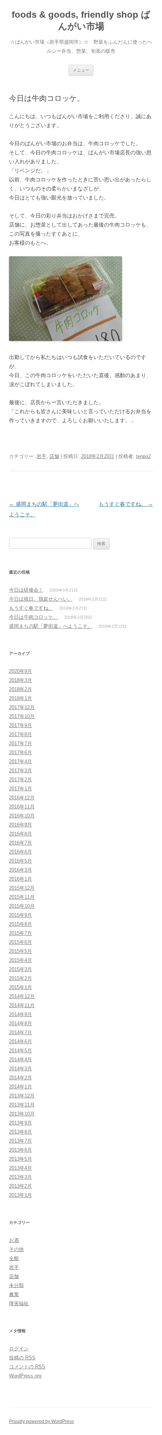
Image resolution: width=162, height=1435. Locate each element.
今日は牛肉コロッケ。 (33, 617)
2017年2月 (20, 779)
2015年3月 (20, 969)
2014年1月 (20, 1087)
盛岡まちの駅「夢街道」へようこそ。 (50, 626)
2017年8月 (20, 734)
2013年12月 (22, 1096)
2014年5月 (20, 1050)
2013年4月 (20, 1168)
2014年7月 (20, 1032)
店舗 (54, 456)
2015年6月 (20, 942)
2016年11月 (22, 807)
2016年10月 (22, 816)
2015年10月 (22, 906)
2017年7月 (20, 743)
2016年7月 (20, 843)
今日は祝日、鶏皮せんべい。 (41, 599)
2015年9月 (20, 915)
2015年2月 (20, 978)
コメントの (27, 1367)
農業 (14, 1294)
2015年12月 (22, 888)
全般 (14, 1258)
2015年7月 (20, 933)
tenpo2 (143, 456)
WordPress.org (25, 1376)
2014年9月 (20, 1014)
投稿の (22, 1357)
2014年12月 (22, 996)
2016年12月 (22, 797)
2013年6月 (20, 1150)
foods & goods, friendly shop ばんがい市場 (81, 20)
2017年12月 (22, 707)
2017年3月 (20, 770)
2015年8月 (20, 924)
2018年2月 (20, 689)
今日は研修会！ (26, 590)
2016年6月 (20, 852)
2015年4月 (20, 960)
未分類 (16, 1285)
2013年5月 (20, 1159)
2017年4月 (20, 761)
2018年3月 (20, 680)
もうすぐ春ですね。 (126, 504)
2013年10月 (22, 1114)
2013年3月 (20, 1177)
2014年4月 (20, 1059)
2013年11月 (22, 1105)
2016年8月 (20, 834)
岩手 (41, 456)
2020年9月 (20, 671)
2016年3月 (20, 870)
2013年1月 (20, 1195)
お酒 (14, 1240)
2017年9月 (20, 725)
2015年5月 (20, 951)
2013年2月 (20, 1186)
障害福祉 (19, 1303)
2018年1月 (20, 698)
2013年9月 (20, 1123)
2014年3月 (20, 1068)
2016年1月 (20, 879)
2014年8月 (20, 1023)
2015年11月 (22, 897)
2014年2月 (20, 1077)
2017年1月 (20, 788)
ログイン (19, 1348)
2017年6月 (20, 752)
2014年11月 (22, 1005)
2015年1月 (20, 987)
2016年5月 (20, 861)
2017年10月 (22, 716)
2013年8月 (20, 1132)
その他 (16, 1249)
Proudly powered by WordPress (41, 1421)
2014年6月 (20, 1041)
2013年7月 (20, 1141)
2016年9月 (20, 825)
